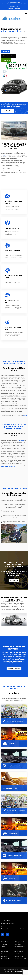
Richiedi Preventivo (8, 58)
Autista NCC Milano (19, 956)
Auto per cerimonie (12, 230)
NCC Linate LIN (17, 946)
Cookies (3, 949)
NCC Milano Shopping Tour (13, 331)
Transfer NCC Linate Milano (12, 304)
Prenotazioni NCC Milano (8, 469)
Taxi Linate (4, 956)
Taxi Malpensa (5, 954)
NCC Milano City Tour (12, 253)
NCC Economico (18, 958)
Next (24, 621)
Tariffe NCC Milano (13, 671)
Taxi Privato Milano (6, 961)
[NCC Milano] (14, 17)
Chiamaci (5, 62)
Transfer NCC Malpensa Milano (13, 204)
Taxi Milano (4, 958)
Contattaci (13, 583)
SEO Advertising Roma (17, 973)
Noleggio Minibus (18, 954)
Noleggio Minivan (18, 951)
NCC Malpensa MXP (19, 944)
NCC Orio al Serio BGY (19, 949)
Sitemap (3, 951)
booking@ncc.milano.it (14, 8)
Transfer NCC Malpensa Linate (13, 279)
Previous (3, 621)
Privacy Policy (4, 944)
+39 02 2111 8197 (14, 6)
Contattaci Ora (7, 113)
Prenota (5, 54)
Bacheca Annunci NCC (20, 961)
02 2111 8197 (21, 443)
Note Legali (4, 946)
